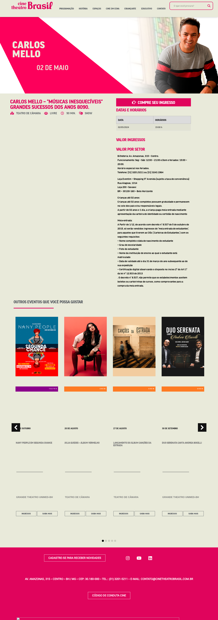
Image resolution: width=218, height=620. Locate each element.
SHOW (103, 388)
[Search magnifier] (209, 5)
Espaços (97, 8)
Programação (66, 8)
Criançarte (130, 8)
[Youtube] (139, 558)
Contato (161, 8)
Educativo (146, 8)
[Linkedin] (150, 558)
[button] (202, 427)
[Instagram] (127, 558)
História (83, 8)
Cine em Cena (112, 8)
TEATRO (53, 388)
